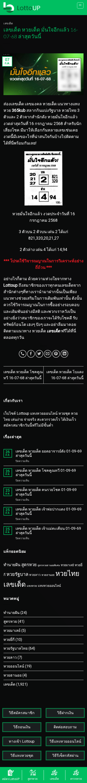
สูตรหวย (29, 564)
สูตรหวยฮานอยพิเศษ (49, 565)
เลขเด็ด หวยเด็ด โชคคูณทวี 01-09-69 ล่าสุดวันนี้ (46, 472)
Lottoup (10, 285)
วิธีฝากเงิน (65, 713)
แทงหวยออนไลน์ (49, 585)
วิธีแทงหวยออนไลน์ (65, 741)
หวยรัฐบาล (17, 574)
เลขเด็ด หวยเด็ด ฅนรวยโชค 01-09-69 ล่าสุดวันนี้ (46, 492)
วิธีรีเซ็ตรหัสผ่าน (65, 755)
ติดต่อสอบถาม (65, 727)
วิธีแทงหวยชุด (21, 755)
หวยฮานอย (48, 575)
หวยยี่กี (9, 639)
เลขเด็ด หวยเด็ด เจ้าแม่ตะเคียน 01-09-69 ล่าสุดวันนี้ (48, 530)
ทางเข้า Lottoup (22, 741)
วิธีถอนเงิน (21, 727)
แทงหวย (32, 585)
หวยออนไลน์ (13, 666)
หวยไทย (67, 574)
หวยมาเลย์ (67, 565)
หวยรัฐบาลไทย (15, 648)
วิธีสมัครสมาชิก (22, 713)
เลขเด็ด (8, 23)
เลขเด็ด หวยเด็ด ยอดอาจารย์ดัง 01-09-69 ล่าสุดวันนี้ (49, 453)
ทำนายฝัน (11, 564)
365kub (19, 110)
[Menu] (80, 5)
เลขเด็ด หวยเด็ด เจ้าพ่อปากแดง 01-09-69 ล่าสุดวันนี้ (48, 511)
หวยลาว (35, 575)
